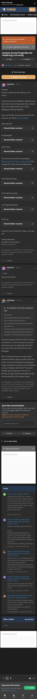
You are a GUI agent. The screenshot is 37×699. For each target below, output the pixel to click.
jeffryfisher (11, 300)
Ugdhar (11, 572)
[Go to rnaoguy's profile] (4, 520)
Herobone (8, 65)
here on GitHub (22, 118)
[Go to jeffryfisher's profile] (3, 301)
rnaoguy (11, 546)
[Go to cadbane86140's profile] (4, 596)
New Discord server (12, 449)
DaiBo (6, 625)
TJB (10, 514)
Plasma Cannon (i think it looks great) (16, 161)
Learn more (4, 3)
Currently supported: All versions (17, 47)
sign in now (14, 410)
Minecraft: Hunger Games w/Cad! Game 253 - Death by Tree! (19, 596)
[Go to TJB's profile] (4, 494)
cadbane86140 (13, 612)
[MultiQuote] (3, 260)
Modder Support (25, 65)
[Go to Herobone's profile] (3, 65)
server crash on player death (18, 494)
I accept (31, 688)
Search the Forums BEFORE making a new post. (14, 40)
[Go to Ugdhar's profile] (4, 551)
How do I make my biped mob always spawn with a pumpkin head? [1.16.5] (18, 521)
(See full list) (29, 619)
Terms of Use (10, 690)
